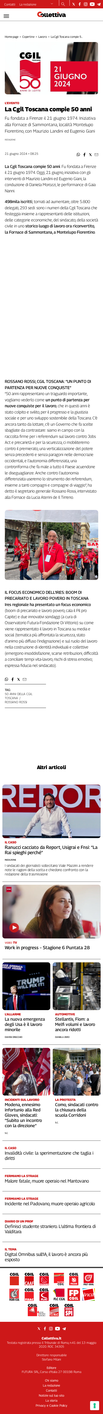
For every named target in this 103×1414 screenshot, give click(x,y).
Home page (11, 36)
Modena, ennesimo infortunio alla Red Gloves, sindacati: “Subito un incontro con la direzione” (23, 1115)
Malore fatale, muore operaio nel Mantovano (47, 1181)
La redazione (27, 4)
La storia (51, 1400)
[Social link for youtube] (92, 4)
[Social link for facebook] (79, 4)
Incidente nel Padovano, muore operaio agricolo (50, 1203)
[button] (78, 154)
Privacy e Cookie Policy (51, 1405)
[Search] (63, 4)
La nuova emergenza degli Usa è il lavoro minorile (25, 1024)
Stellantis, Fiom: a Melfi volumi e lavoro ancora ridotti (75, 1024)
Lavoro (42, 36)
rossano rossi (16, 702)
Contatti (9, 4)
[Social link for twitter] (73, 4)
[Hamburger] (6, 16)
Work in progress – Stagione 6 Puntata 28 (47, 947)
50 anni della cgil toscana (18, 696)
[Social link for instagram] (85, 4)
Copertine (28, 36)
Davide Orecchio (13, 1037)
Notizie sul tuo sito (51, 1395)
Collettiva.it (51, 1338)
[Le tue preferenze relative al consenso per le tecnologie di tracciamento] (94, 1405)
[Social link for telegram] (99, 4)
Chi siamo (51, 1380)
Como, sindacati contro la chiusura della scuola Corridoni (76, 1110)
